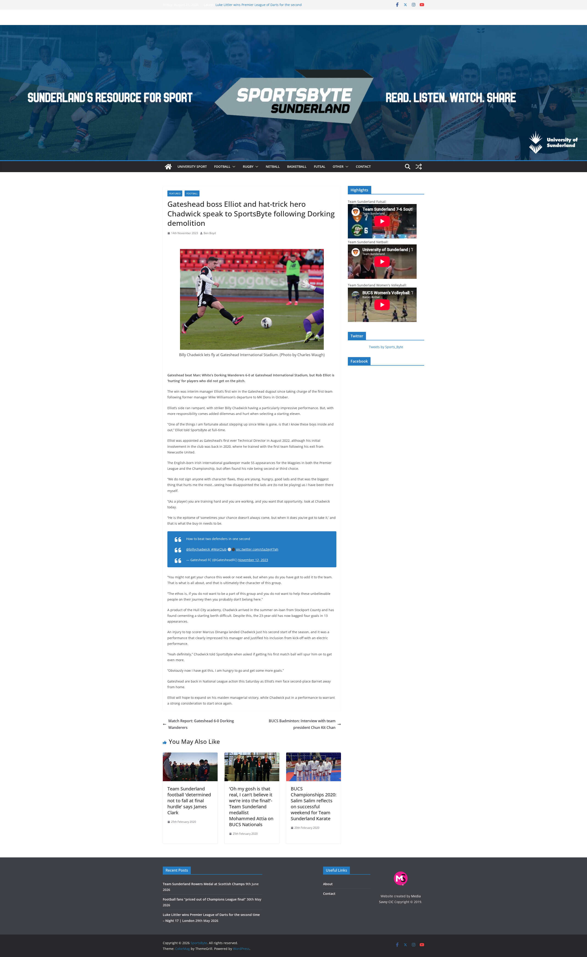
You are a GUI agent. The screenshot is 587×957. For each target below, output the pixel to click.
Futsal (319, 166)
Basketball (297, 166)
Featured (174, 193)
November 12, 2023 (253, 560)
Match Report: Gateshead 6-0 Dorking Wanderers (201, 724)
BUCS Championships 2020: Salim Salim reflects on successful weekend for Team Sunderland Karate (313, 804)
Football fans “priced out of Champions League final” (256, 5)
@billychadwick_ (198, 549)
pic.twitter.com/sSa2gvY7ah (257, 549)
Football (222, 166)
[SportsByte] (168, 166)
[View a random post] (418, 166)
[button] (232, 166)
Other (338, 166)
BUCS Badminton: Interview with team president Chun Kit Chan (302, 724)
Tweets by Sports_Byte (386, 347)
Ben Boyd (210, 233)
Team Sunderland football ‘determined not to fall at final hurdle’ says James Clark (189, 801)
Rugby (248, 166)
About (328, 884)
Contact (363, 166)
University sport (192, 166)
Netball (273, 166)
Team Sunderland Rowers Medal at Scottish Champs (204, 884)
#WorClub (219, 549)
